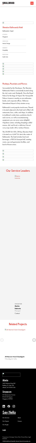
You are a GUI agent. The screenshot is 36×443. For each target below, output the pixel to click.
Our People (5, 425)
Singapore (5, 37)
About (19, 418)
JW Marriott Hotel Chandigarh (14, 356)
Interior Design (6, 43)
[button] (34, 340)
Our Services (6, 418)
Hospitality (5, 50)
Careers (20, 421)
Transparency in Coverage (8, 437)
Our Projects (6, 421)
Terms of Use (17, 437)
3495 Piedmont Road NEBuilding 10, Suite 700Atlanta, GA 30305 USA (9, 385)
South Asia (5, 57)
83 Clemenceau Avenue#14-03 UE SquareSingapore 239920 (9, 397)
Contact (17, 313)
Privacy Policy (24, 437)
